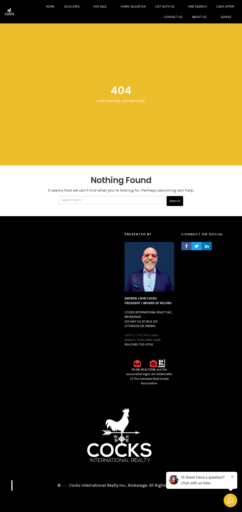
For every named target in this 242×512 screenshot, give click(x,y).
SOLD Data (72, 6)
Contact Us (173, 17)
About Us (199, 17)
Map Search (197, 6)
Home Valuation (133, 6)
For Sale (100, 6)
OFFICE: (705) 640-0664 (142, 335)
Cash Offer (225, 6)
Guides (226, 17)
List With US (165, 6)
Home (50, 6)
